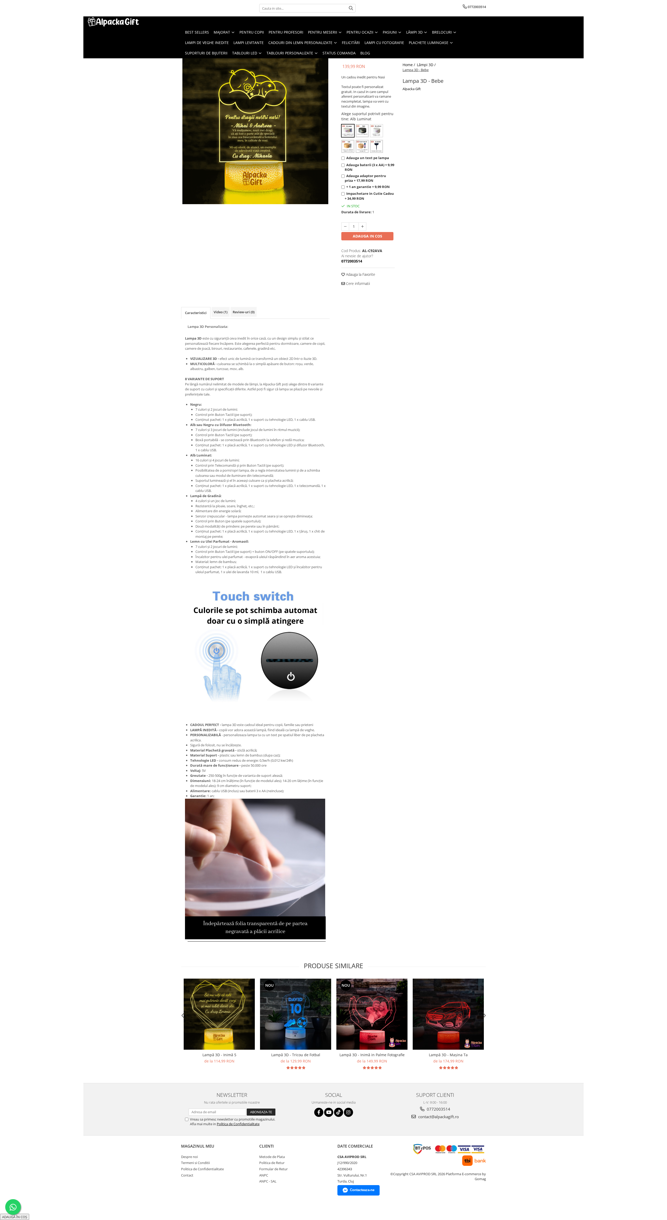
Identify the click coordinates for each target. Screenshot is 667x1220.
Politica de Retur (272, 1162)
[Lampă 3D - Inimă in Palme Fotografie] (371, 1014)
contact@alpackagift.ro (438, 1116)
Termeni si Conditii (195, 1162)
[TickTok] (338, 1112)
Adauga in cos (367, 236)
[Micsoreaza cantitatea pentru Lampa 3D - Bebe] (345, 226)
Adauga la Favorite (360, 274)
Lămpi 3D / (427, 64)
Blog (365, 53)
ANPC (263, 1175)
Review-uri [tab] (244, 312)
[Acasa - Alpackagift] (113, 21)
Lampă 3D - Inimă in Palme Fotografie (372, 1054)
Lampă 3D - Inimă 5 (219, 1054)
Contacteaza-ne (362, 1190)
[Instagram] (348, 1112)
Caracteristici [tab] (196, 312)
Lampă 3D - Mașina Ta (448, 1054)
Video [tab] (220, 312)
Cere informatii (357, 283)
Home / (409, 64)
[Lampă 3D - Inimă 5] (219, 1014)
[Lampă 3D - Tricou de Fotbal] (295, 1014)
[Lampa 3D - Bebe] (255, 131)
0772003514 (438, 1109)
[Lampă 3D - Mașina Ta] (448, 1014)
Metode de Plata (272, 1156)
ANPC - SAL (267, 1181)
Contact (187, 1175)
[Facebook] (318, 1112)
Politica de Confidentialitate (238, 1124)
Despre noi (189, 1156)
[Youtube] (328, 1112)
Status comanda (339, 53)
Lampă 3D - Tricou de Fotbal (295, 1054)
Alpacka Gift (412, 88)
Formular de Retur (273, 1169)
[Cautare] (351, 8)
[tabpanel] (255, 131)
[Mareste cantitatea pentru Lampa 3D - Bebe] (362, 226)
